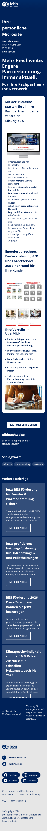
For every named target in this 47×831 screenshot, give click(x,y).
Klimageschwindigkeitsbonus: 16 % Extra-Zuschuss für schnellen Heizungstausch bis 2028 (23, 663)
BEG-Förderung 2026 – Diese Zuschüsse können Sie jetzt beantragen (23, 604)
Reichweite (38, 464)
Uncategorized (8, 51)
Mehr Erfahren (20, 529)
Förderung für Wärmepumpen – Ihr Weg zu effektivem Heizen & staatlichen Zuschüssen (35, 712)
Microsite (7, 464)
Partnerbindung (22, 464)
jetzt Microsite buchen (23, 424)
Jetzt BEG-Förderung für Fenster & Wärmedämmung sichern (21, 496)
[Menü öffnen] (43, 3)
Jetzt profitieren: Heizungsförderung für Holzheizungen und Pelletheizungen (22, 550)
